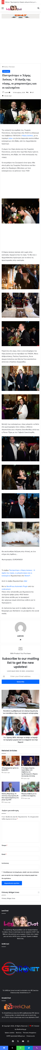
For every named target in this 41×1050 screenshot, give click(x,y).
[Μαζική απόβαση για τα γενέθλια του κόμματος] (30, 787)
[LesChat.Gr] (13, 8)
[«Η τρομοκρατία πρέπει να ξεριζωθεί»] (11, 761)
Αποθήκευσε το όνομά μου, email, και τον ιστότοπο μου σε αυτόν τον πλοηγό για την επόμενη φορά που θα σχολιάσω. (20, 875)
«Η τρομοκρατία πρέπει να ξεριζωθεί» (17, 2)
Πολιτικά (12, 67)
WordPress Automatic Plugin (17, 586)
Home (5, 67)
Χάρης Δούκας (27, 136)
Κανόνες (18, 1032)
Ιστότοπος (5, 863)
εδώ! (25, 581)
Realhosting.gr (21, 1029)
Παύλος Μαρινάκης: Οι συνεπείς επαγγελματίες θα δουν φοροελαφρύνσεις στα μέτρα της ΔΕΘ (10, 797)
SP (32, 1026)
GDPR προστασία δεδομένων (15, 1036)
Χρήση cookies (9, 1032)
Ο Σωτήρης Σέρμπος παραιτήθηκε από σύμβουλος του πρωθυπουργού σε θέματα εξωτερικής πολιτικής (29, 772)
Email (4, 854)
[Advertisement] (20, 42)
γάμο (11, 138)
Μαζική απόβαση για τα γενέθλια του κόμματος (28, 795)
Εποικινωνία (31, 1036)
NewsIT (27, 576)
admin (7, 92)
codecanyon (6, 589)
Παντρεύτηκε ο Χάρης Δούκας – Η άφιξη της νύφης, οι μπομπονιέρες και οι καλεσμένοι (18, 573)
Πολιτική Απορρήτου (29, 1032)
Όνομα (4, 845)
